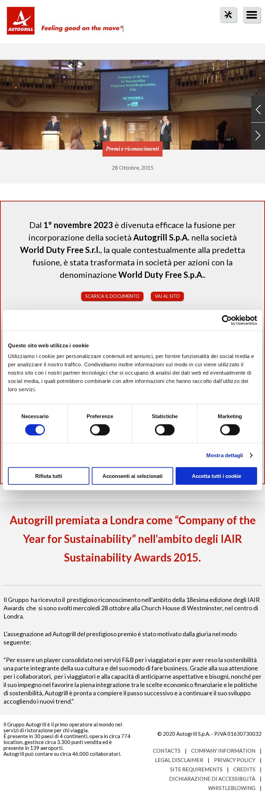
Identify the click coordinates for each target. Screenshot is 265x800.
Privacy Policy (234, 760)
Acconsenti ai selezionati (132, 476)
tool (224, 27)
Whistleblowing (231, 788)
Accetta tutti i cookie (216, 476)
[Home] (21, 24)
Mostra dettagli (224, 455)
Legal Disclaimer (179, 760)
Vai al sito (167, 296)
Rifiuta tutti (48, 476)
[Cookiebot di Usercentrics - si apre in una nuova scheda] (227, 320)
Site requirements (196, 769)
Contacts (166, 750)
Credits (244, 769)
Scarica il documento (112, 296)
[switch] (100, 429)
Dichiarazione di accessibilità (212, 778)
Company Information (223, 750)
